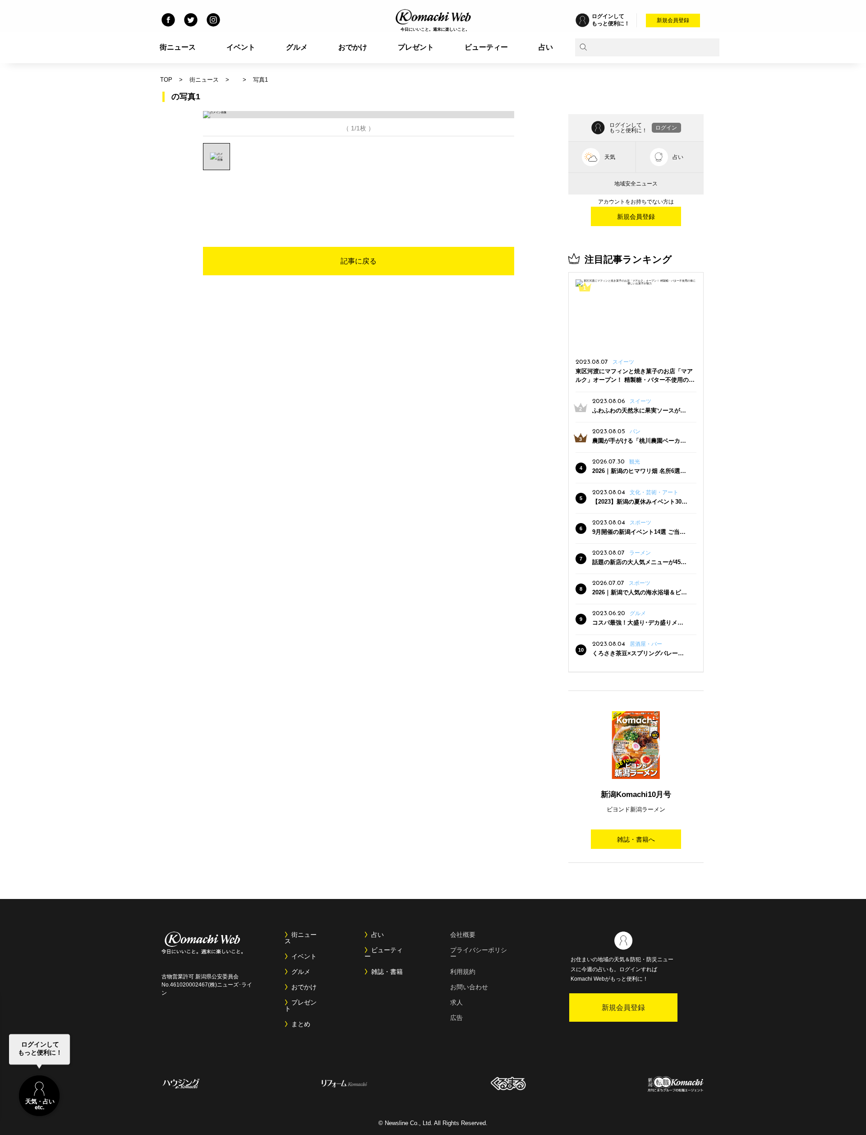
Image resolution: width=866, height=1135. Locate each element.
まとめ (300, 1024)
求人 (456, 1002)
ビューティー (486, 47)
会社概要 (462, 934)
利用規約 (462, 971)
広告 (456, 1017)
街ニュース (178, 47)
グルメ (297, 47)
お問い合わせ (469, 987)
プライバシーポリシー (478, 953)
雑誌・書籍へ (636, 839)
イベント (240, 47)
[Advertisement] (358, 195)
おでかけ (352, 47)
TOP (166, 79)
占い (546, 47)
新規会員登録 (673, 20)
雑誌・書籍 (387, 971)
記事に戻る (359, 261)
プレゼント (416, 47)
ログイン (666, 128)
